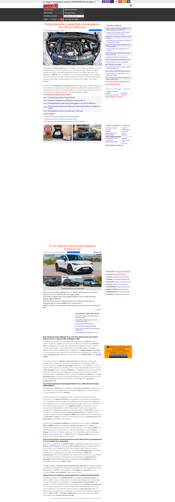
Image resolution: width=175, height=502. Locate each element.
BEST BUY (117, 84)
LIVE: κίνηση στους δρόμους (71, 19)
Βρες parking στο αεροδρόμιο (113, 64)
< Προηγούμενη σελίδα (51, 94)
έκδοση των (51, 446)
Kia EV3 (70, 370)
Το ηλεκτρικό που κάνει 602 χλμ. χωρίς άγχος (117, 71)
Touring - (88, 2)
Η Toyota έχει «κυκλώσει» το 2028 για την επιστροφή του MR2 (61, 119)
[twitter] (116, 1)
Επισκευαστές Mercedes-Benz (83, 332)
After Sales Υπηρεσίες (111, 128)
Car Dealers (124, 95)
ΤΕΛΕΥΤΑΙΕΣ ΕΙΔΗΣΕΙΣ (111, 82)
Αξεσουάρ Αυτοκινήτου (116, 274)
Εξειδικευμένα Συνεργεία (112, 138)
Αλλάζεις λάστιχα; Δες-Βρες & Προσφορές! (117, 62)
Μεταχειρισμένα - (49, 2)
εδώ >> (115, 96)
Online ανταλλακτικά (117, 291)
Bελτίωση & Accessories (112, 95)
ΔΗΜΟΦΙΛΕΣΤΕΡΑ (124, 82)
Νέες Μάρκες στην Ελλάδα (50, 16)
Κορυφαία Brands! (117, 289)
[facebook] (104, 1)
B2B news (124, 135)
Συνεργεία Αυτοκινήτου (112, 91)
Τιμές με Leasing (48, 12)
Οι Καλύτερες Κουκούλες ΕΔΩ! (117, 277)
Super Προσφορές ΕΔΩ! (118, 287)
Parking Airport (126, 129)
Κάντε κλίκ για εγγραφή (118, 356)
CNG (126, 143)
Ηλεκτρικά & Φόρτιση (70, 13)
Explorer (64, 303)
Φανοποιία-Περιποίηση (112, 141)
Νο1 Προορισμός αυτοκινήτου (118, 294)
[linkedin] (112, 1)
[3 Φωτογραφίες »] (72, 270)
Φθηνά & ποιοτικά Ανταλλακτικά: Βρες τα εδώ (118, 59)
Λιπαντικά (124, 138)
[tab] (112, 82)
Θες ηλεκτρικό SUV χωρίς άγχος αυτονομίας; (86, 326)
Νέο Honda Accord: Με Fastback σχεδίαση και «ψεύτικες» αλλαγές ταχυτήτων (65, 121)
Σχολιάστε (98, 252)
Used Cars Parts (126, 140)
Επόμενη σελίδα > (65, 94)
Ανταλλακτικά (124, 93)
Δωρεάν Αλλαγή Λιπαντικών (117, 284)
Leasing (124, 133)
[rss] (124, 1)
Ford (46, 465)
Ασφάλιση (124, 128)
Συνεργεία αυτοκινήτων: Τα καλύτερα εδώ (117, 57)
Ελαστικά (108, 93)
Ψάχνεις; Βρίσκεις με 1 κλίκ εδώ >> (115, 145)
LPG (123, 143)
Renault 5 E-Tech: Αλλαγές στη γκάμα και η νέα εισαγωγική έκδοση (62, 116)
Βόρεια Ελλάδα (110, 135)
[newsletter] (128, 1)
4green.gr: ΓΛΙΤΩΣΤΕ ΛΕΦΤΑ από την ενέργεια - (70, 2)
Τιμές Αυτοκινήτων (48, 9)
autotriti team (98, 310)
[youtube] (120, 1)
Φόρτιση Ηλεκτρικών (111, 133)
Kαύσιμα (108, 129)
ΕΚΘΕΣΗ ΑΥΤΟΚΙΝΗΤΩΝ (71, 9)
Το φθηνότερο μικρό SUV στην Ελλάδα (84, 323)
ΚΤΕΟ (123, 141)
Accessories (125, 131)
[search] (82, 16)
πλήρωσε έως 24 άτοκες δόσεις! (118, 282)
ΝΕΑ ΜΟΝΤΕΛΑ (109, 84)
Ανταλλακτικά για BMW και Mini (117, 279)
